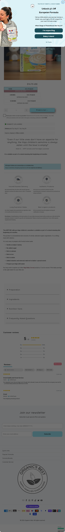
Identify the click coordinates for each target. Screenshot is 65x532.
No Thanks (49, 42)
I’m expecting (49, 30)
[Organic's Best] (32, 6)
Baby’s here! (48, 36)
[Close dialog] (62, 2)
